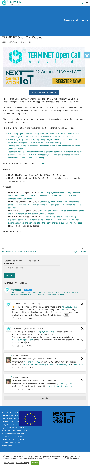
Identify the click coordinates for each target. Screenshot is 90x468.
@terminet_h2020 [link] (30, 304)
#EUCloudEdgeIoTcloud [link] (22, 340)
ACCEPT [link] (35, 463)
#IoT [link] (64, 309)
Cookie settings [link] (22, 463)
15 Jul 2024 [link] (42, 304)
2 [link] (65, 315)
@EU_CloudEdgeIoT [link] (48, 332)
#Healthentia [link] (66, 386)
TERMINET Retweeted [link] (20, 355)
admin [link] (4, 42)
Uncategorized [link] (25, 42)
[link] (87, 55)
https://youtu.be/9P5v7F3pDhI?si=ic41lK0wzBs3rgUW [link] (46, 364)
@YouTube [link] (78, 364)
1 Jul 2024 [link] (41, 329)
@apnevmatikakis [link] (38, 359)
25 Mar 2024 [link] (51, 359)
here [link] (43, 163)
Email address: (10, 263)
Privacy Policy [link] (9, 463)
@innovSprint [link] (53, 386)
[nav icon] (87, 3)
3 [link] (26, 342)
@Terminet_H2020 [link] (32, 362)
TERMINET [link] (15, 1)
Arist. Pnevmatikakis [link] (22, 358)
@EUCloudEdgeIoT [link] (70, 307)
